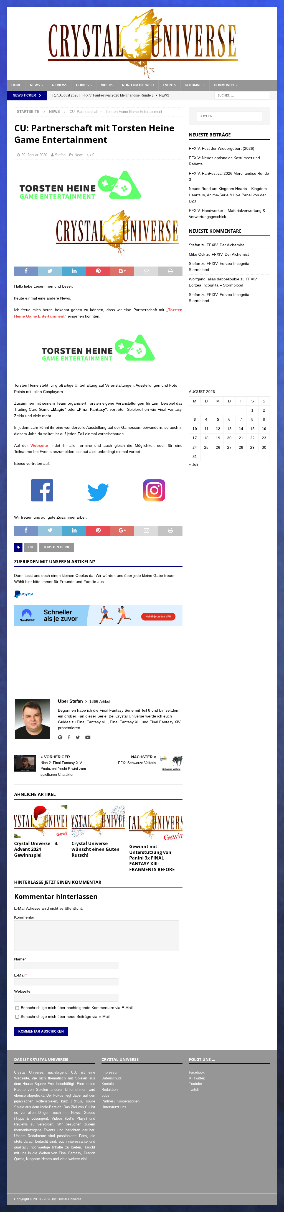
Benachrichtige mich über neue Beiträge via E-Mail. (66, 1016)
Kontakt (108, 1084)
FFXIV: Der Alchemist (225, 245)
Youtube (195, 1084)
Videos (107, 85)
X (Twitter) (197, 1078)
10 (194, 429)
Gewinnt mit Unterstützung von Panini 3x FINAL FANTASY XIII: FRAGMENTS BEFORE (152, 858)
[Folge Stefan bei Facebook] (66, 737)
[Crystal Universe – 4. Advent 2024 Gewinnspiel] (40, 821)
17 (194, 438)
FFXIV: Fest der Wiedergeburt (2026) (221, 148)
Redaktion (110, 1089)
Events (169, 85)
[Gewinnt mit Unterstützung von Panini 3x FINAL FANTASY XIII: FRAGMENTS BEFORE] (155, 823)
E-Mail (19, 975)
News (35, 85)
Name (19, 959)
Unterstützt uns (114, 1107)
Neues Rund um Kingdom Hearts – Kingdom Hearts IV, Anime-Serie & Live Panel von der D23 (228, 194)
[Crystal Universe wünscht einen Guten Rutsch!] (98, 821)
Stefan (60, 155)
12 (218, 429)
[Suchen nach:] (242, 95)
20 (229, 438)
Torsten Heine (56, 547)
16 (264, 429)
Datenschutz (112, 1078)
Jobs (105, 1095)
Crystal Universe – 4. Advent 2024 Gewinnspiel (36, 849)
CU (30, 547)
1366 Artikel (99, 701)
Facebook (197, 1072)
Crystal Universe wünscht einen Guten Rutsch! (96, 849)
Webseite (39, 445)
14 (241, 429)
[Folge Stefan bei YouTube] (85, 737)
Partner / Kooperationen (121, 1101)
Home (16, 85)
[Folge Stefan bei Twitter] (75, 737)
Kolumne (193, 85)
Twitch (194, 1089)
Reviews (59, 85)
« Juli (193, 464)
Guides (82, 85)
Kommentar (24, 917)
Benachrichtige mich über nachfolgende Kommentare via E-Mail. (77, 1007)
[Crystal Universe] (142, 77)
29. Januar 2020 (34, 155)
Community (224, 85)
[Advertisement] (98, 661)
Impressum (111, 1072)
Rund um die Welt (138, 85)
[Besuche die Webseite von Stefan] (60, 737)
